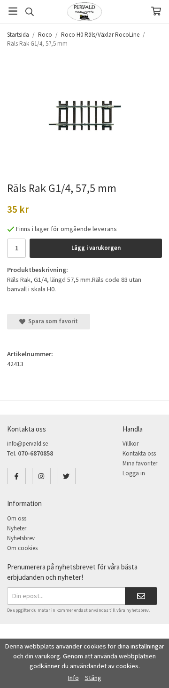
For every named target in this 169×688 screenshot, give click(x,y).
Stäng (93, 677)
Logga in (134, 473)
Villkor (130, 444)
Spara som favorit (51, 321)
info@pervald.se (27, 444)
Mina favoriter (140, 463)
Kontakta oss (139, 453)
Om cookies (22, 548)
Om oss (16, 518)
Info (73, 677)
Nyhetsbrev (21, 538)
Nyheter (16, 528)
